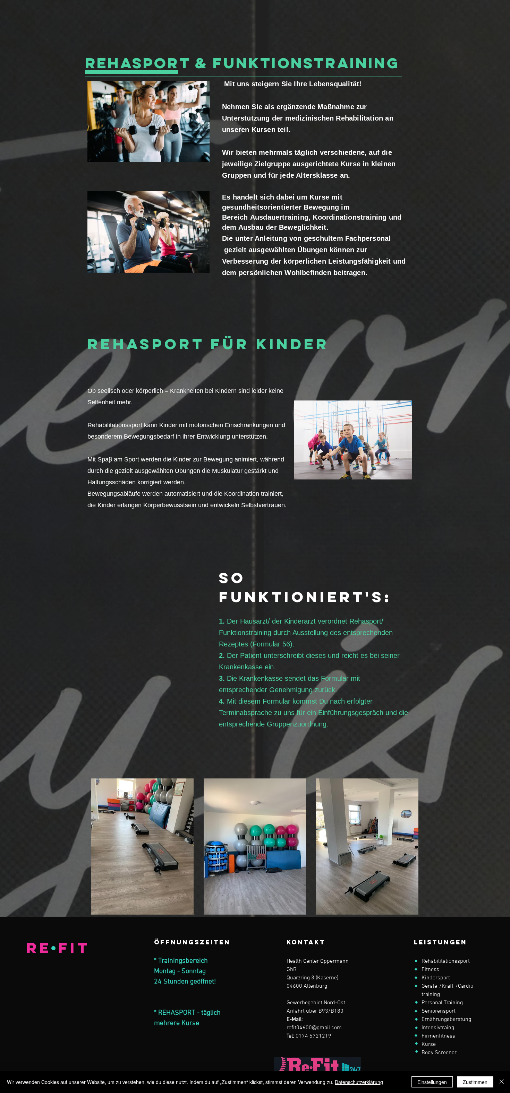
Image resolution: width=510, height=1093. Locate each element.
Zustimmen (475, 1081)
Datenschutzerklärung (359, 1081)
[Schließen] (502, 1081)
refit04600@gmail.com (314, 1027)
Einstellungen (432, 1081)
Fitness (430, 969)
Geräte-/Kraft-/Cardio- (448, 986)
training (431, 994)
